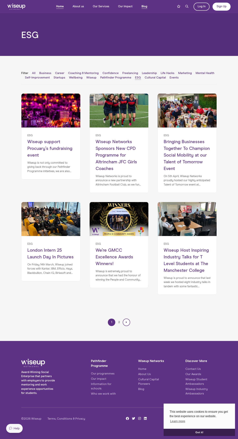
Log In (201, 6)
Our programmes (103, 373)
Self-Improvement (37, 77)
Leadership (149, 73)
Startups (59, 77)
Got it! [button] (199, 432)
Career (59, 73)
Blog (144, 6)
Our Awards (193, 374)
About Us (144, 374)
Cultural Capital (155, 77)
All (34, 73)
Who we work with (103, 393)
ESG (138, 77)
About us (78, 6)
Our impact (98, 378)
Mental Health (205, 73)
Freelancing (130, 73)
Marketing (185, 73)
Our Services (101, 6)
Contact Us (193, 368)
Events (174, 77)
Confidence (110, 73)
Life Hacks (167, 73)
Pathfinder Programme (115, 77)
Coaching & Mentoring (83, 73)
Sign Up (221, 6)
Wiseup (91, 77)
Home (60, 6)
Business (45, 73)
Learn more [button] (177, 421)
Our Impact (125, 6)
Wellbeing (76, 77)
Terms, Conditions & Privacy (66, 418)
